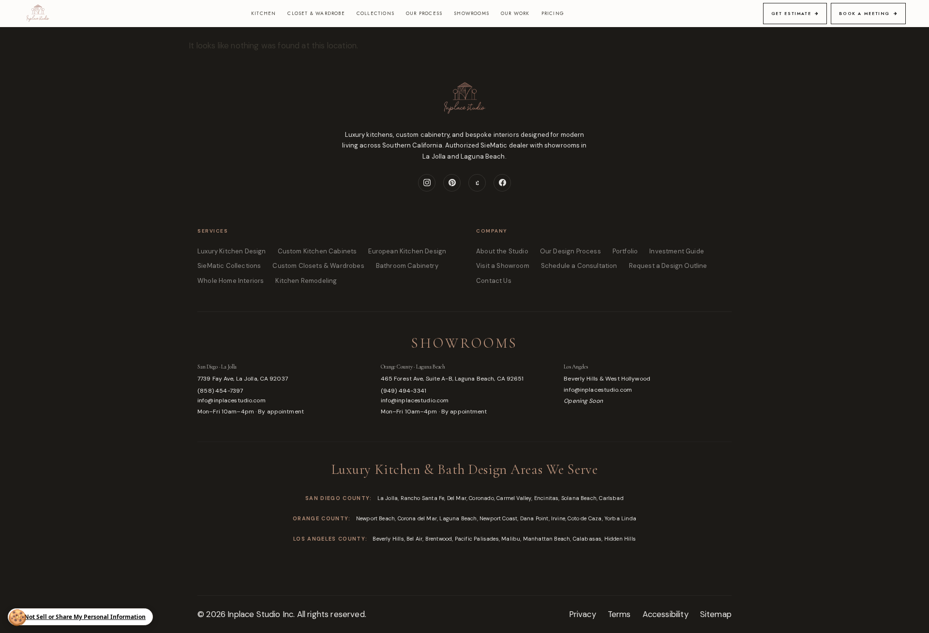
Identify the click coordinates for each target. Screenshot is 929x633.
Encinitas (546, 498)
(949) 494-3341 (404, 391)
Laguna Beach (458, 518)
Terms (619, 614)
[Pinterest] (452, 182)
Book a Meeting (864, 13)
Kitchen (263, 13)
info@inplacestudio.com (231, 400)
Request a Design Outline (668, 266)
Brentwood (438, 538)
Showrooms (471, 13)
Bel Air (414, 538)
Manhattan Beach (546, 538)
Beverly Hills (388, 538)
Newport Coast (498, 518)
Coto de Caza (584, 518)
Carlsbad (611, 498)
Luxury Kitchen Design (231, 251)
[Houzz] (477, 182)
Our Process (424, 13)
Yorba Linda (620, 518)
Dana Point (534, 518)
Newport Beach (375, 518)
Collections (375, 13)
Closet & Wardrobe (316, 13)
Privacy (582, 614)
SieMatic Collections (229, 266)
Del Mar (456, 498)
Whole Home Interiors (230, 281)
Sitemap (716, 614)
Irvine (558, 518)
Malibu (510, 538)
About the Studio (502, 251)
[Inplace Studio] (37, 13)
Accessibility (666, 614)
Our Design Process (570, 251)
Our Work (515, 13)
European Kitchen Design (407, 251)
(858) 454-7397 (220, 391)
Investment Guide (676, 251)
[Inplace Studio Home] (464, 104)
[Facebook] (502, 182)
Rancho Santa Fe (423, 498)
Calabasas (587, 538)
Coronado (481, 498)
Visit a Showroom (502, 266)
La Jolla (387, 498)
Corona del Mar (417, 518)
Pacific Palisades (477, 538)
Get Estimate (791, 13)
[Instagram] (426, 182)
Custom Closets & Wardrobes (318, 266)
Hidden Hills (620, 538)
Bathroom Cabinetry (407, 266)
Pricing (552, 13)
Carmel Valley (513, 498)
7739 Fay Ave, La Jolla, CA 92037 (242, 379)
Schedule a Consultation (579, 266)
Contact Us (493, 281)
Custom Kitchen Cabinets (317, 251)
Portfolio (625, 251)
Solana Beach (579, 498)
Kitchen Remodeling (306, 281)
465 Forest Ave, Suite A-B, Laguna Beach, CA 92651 (452, 379)
